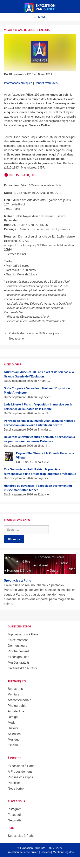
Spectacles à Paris (21, 835)
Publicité (14, 782)
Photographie (17, 705)
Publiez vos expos (20, 777)
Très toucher (17, 338)
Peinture (13, 694)
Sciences (14, 734)
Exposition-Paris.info (32, 847)
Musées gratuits (19, 662)
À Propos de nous (20, 771)
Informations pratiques (18, 83)
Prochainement (18, 651)
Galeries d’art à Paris (22, 668)
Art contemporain (19, 700)
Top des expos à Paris (23, 634)
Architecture (16, 711)
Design (13, 717)
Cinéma (13, 745)
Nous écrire (16, 788)
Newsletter (15, 820)
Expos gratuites (18, 657)
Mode (12, 722)
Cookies (45, 852)
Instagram (14, 809)
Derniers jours (17, 645)
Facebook (15, 814)
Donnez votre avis (46, 83)
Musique (14, 739)
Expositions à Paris (21, 766)
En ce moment (18, 640)
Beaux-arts (15, 688)
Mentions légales (63, 852)
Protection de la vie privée (22, 852)
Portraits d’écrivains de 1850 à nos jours (34, 333)
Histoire (13, 728)
